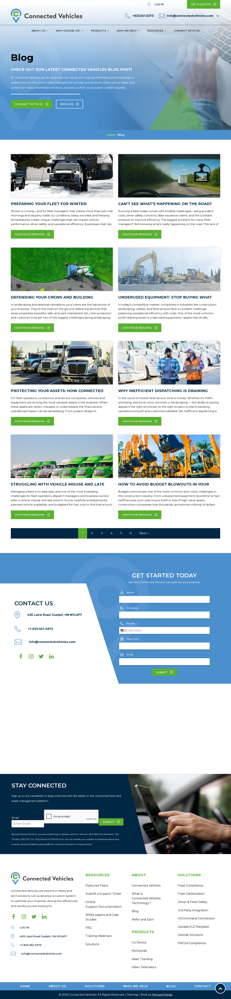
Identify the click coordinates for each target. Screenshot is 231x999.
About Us (38, 30)
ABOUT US (57, 986)
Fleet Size (132, 639)
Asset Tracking (142, 959)
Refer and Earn (143, 919)
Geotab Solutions (190, 935)
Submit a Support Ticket (103, 893)
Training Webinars (99, 936)
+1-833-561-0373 (40, 629)
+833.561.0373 (143, 16)
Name (130, 592)
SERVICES (67, 104)
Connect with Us (187, 30)
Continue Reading (30, 234)
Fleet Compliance (190, 885)
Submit (161, 672)
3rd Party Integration (193, 910)
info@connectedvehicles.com (190, 16)
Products (98, 30)
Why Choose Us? (68, 30)
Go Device (139, 942)
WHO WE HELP (135, 986)
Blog (135, 911)
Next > (144, 533)
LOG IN (159, 4)
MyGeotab (139, 950)
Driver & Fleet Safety (192, 902)
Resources (155, 30)
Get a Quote (201, 4)
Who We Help (127, 30)
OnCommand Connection (196, 918)
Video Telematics (144, 967)
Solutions (92, 944)
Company (132, 608)
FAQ (89, 927)
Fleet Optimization (191, 893)
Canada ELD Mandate (193, 926)
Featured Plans (97, 885)
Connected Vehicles (146, 885)
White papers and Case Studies (102, 917)
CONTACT (202, 986)
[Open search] (217, 16)
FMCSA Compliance (192, 943)
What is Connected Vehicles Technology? (146, 898)
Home (111, 134)
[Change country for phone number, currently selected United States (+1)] (123, 630)
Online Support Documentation (104, 904)
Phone (130, 623)
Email (130, 654)
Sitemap (133, 994)
